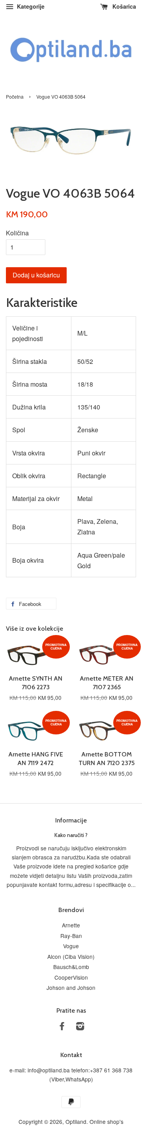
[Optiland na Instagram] (80, 1027)
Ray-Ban (71, 936)
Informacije (71, 820)
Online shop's (106, 1121)
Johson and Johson (71, 987)
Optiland (75, 1121)
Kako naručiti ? (71, 835)
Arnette (71, 925)
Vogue (71, 946)
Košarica (123, 6)
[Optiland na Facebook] (62, 1027)
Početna (15, 96)
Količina (17, 232)
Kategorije (30, 6)
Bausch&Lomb (71, 967)
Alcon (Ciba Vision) (71, 956)
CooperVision (71, 977)
